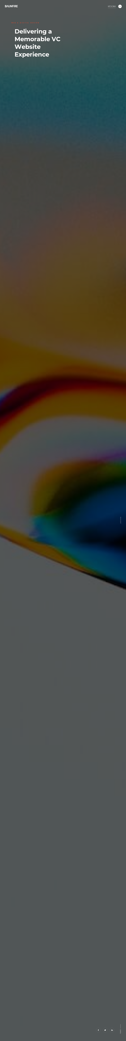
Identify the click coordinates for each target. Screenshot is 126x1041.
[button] (98, 1030)
